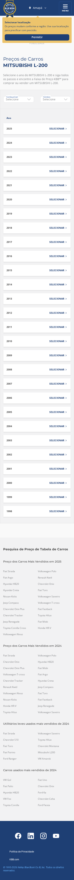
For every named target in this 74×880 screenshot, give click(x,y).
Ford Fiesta (44, 805)
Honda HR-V (44, 628)
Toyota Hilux (45, 615)
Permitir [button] (37, 37)
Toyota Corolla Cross (14, 628)
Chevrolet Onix (46, 584)
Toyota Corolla (11, 805)
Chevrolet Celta (46, 798)
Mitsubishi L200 (46, 752)
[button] (38, 8)
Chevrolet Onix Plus (13, 609)
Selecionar (56, 128)
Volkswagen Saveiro (49, 596)
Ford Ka (42, 792)
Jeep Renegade (11, 621)
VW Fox (7, 798)
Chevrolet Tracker (13, 615)
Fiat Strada (9, 571)
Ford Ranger (10, 758)
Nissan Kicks (10, 596)
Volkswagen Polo (47, 571)
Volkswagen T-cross (49, 602)
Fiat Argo (8, 577)
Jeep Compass (11, 602)
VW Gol (7, 780)
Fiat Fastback (45, 609)
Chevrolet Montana (48, 746)
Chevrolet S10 (11, 739)
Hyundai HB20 (11, 584)
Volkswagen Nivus (13, 634)
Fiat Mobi (43, 621)
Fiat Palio (8, 786)
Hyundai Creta (11, 590)
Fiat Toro (43, 590)
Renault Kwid (45, 577)
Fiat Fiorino (9, 752)
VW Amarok (44, 758)
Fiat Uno (42, 780)
